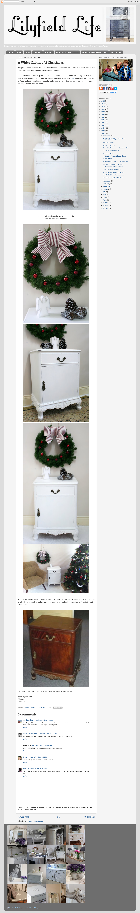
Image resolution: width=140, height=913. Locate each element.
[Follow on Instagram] (108, 90)
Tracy (25, 757)
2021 (103, 106)
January (106, 208)
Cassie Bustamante (30, 734)
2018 (103, 114)
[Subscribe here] (101, 90)
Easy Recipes (116, 52)
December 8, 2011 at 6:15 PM (43, 720)
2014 (103, 125)
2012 (103, 131)
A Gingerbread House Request (113, 172)
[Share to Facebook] (60, 708)
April (105, 200)
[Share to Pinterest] (61, 708)
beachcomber (28, 720)
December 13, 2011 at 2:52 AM (37, 769)
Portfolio (48, 52)
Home (10, 52)
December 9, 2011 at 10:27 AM (42, 745)
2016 (103, 120)
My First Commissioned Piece (113, 164)
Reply (25, 728)
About (19, 52)
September (107, 186)
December (107, 136)
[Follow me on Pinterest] (112, 90)
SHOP (27, 52)
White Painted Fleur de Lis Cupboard (115, 161)
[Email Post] (50, 707)
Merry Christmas (108, 142)
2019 (103, 112)
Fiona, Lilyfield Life (32, 707)
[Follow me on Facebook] (105, 90)
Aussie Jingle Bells (109, 145)
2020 (103, 109)
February (106, 205)
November (107, 181)
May (104, 197)
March (105, 203)
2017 (103, 117)
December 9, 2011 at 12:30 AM (47, 734)
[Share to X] (58, 708)
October (106, 184)
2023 (103, 101)
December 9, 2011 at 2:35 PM (37, 757)
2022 (103, 104)
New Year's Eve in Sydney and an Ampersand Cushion (114, 139)
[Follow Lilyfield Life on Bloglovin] (108, 93)
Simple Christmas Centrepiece (113, 175)
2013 (103, 128)
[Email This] (54, 708)
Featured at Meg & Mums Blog (113, 178)
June (104, 194)
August (105, 189)
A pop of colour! (108, 153)
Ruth (24, 769)
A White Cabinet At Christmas (113, 167)
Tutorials (37, 52)
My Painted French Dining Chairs (114, 156)
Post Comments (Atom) (35, 821)
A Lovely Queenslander (111, 151)
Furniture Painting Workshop (94, 52)
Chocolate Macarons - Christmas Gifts (116, 148)
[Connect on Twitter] (115, 90)
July (104, 192)
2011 (103, 133)
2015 (103, 123)
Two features (107, 159)
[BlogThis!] (56, 708)
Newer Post (23, 817)
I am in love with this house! (112, 169)
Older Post (89, 817)
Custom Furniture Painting (67, 52)
